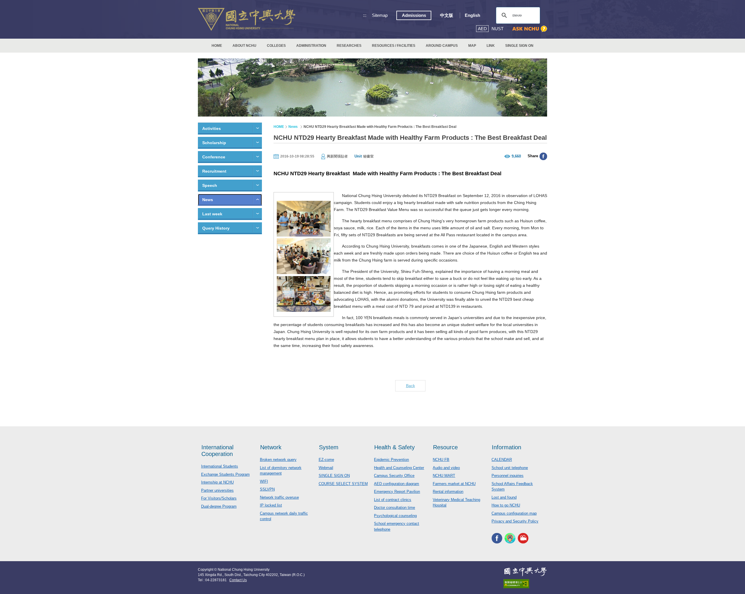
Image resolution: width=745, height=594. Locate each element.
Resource (445, 447)
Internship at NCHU (217, 482)
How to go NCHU (506, 505)
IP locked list (271, 505)
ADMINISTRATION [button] (311, 46)
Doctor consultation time (394, 507)
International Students (219, 466)
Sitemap (380, 15)
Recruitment (214, 171)
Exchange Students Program (225, 474)
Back (410, 385)
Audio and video (446, 468)
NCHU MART (444, 475)
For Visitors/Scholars (219, 498)
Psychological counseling (395, 516)
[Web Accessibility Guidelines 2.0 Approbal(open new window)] (525, 583)
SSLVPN (267, 489)
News (207, 199)
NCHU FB (441, 459)
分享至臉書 (543, 156)
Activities (211, 128)
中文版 (446, 15)
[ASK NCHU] (529, 29)
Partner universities (217, 490)
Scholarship (214, 142)
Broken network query (278, 459)
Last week (212, 214)
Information (506, 447)
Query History (216, 228)
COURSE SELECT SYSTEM (343, 484)
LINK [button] (491, 46)
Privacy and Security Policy (515, 521)
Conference (213, 157)
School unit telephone (510, 468)
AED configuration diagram (396, 484)
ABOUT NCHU (244, 46)
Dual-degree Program (219, 506)
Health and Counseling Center (399, 468)
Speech (209, 185)
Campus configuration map (514, 513)
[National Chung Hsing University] (246, 19)
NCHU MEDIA (523, 538)
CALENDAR (502, 459)
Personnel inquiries (508, 475)
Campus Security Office (394, 475)
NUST (497, 28)
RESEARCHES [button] (349, 46)
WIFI (264, 481)
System (328, 447)
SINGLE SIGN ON (519, 46)
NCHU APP (510, 538)
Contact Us (238, 580)
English (472, 15)
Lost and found (504, 497)
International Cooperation (217, 450)
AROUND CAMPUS (442, 46)
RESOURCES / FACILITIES (393, 46)
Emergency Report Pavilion (397, 491)
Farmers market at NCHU (454, 484)
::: (364, 15)
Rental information (448, 491)
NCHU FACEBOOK (497, 538)
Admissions (414, 15)
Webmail (326, 468)
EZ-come (326, 459)
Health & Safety (394, 447)
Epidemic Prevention (391, 459)
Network (270, 447)
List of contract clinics (392, 500)
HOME (217, 46)
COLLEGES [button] (276, 46)
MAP (472, 46)
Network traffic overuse (279, 497)
